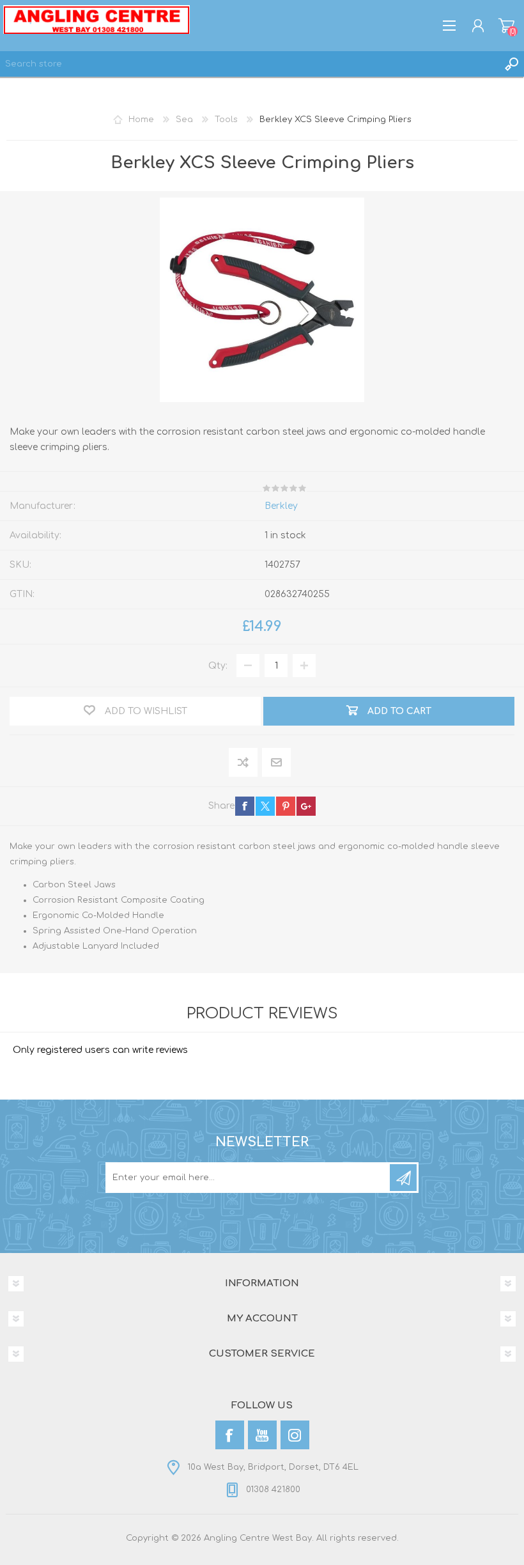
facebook (244, 806)
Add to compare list (244, 763)
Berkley (281, 506)
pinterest (285, 806)
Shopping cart (506, 26)
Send (403, 1177)
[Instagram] (295, 1435)
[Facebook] (229, 1435)
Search (511, 64)
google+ (306, 806)
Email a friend (276, 763)
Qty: (217, 666)
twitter (265, 806)
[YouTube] (262, 1435)
